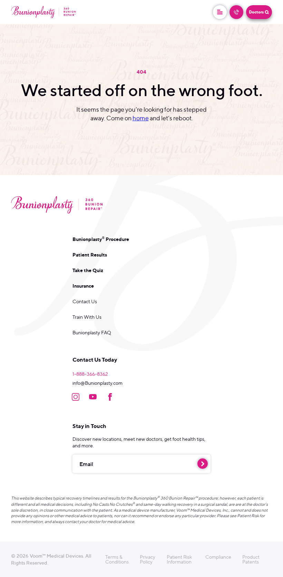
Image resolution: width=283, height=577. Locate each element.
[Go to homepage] (43, 12)
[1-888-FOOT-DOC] (236, 12)
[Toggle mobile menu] (220, 12)
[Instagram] (75, 397)
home (141, 118)
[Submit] (202, 463)
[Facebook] (110, 397)
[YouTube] (92, 397)
